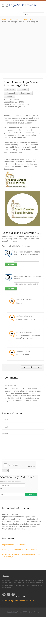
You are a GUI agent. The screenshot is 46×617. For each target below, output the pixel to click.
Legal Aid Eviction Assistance (14, 545)
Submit (5, 471)
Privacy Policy (33, 612)
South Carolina (14, 19)
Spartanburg (26, 19)
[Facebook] (13, 594)
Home (4, 19)
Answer (10, 264)
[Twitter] (8, 594)
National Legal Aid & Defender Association (19, 601)
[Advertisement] (23, 48)
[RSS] (4, 594)
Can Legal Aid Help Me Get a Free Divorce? (19, 549)
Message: (5, 433)
